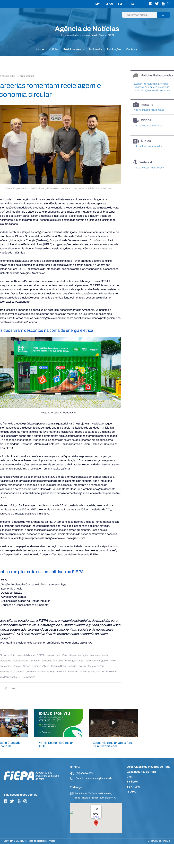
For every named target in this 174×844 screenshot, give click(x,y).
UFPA (113, 660)
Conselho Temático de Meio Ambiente (46, 671)
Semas (17, 666)
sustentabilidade (26, 655)
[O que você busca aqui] (163, 15)
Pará (64, 655)
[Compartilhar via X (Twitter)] (5, 688)
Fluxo (167, 840)
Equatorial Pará (96, 666)
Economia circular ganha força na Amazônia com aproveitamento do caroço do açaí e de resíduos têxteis (113, 744)
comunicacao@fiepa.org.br (98, 778)
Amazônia (9, 655)
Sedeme (35, 660)
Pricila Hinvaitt (109, 671)
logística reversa (77, 666)
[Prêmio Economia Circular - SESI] (58, 723)
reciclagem (71, 660)
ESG (81, 660)
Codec (26, 666)
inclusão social (21, 660)
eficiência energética (97, 660)
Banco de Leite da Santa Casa (84, 671)
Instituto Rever (59, 666)
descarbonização (78, 655)
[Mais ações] (119, 76)
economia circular (99, 655)
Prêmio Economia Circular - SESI (56, 744)
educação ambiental (52, 660)
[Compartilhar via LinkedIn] (13, 688)
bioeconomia (53, 655)
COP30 (41, 655)
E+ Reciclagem (27, 677)
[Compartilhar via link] (22, 688)
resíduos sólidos (40, 666)
